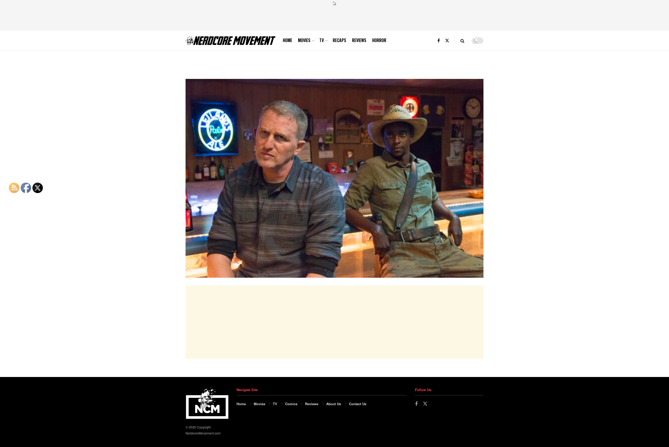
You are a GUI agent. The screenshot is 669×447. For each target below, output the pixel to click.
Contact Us (357, 403)
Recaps (339, 40)
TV (321, 40)
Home (287, 40)
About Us (333, 403)
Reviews (359, 40)
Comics (291, 403)
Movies (304, 40)
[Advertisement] (334, 17)
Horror (379, 40)
